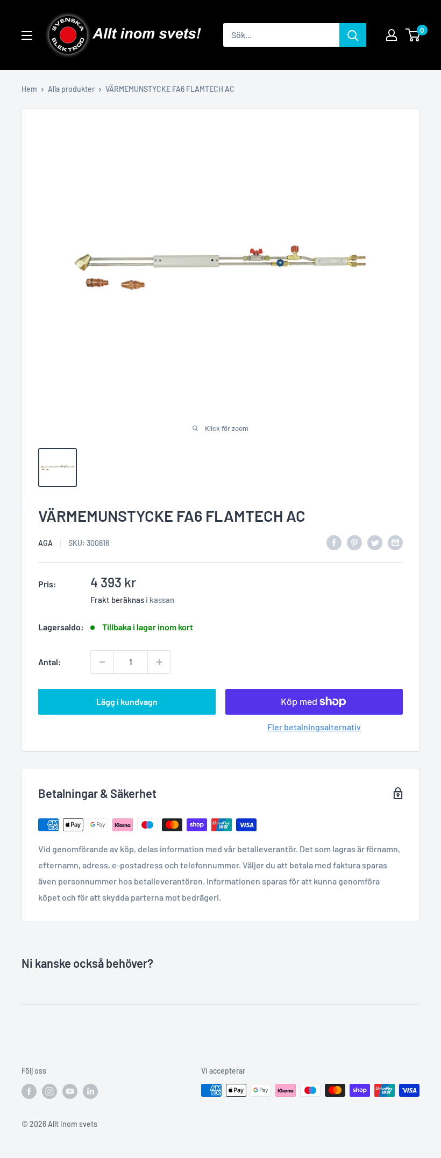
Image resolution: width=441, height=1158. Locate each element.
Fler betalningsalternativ (314, 727)
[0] (413, 34)
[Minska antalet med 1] (102, 662)
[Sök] (352, 35)
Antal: (49, 662)
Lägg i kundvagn (127, 701)
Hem (29, 88)
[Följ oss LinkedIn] (90, 1091)
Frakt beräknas (117, 600)
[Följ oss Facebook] (29, 1091)
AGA (45, 543)
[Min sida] (391, 35)
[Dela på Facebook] (334, 542)
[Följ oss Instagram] (49, 1091)
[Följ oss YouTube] (69, 1091)
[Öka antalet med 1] (159, 662)
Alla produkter (71, 88)
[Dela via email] (395, 542)
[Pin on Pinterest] (354, 542)
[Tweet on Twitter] (374, 542)
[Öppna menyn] (27, 35)
